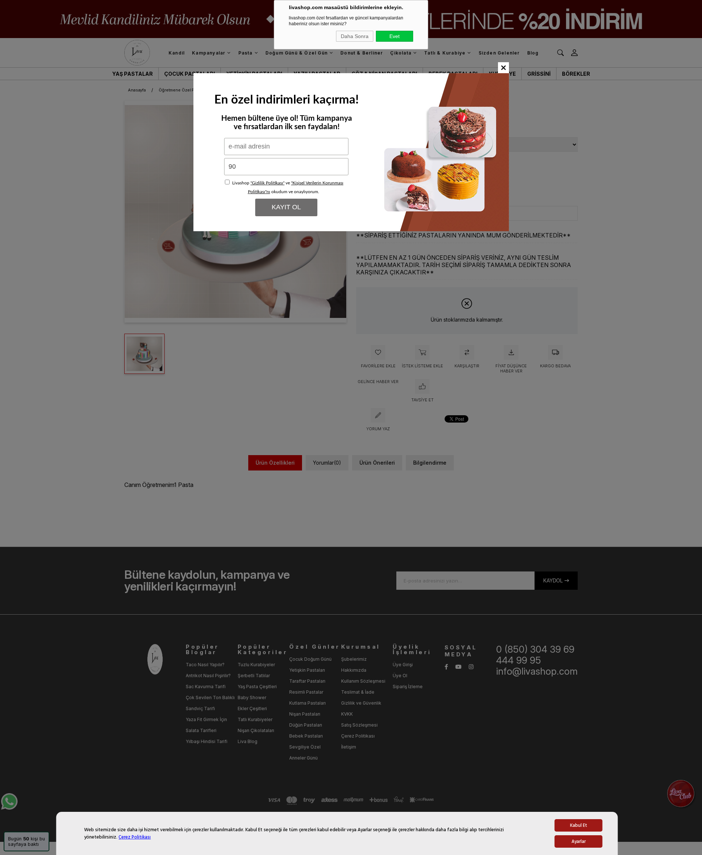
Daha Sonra (355, 36)
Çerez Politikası (134, 837)
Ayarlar (578, 841)
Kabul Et (578, 825)
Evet (394, 36)
